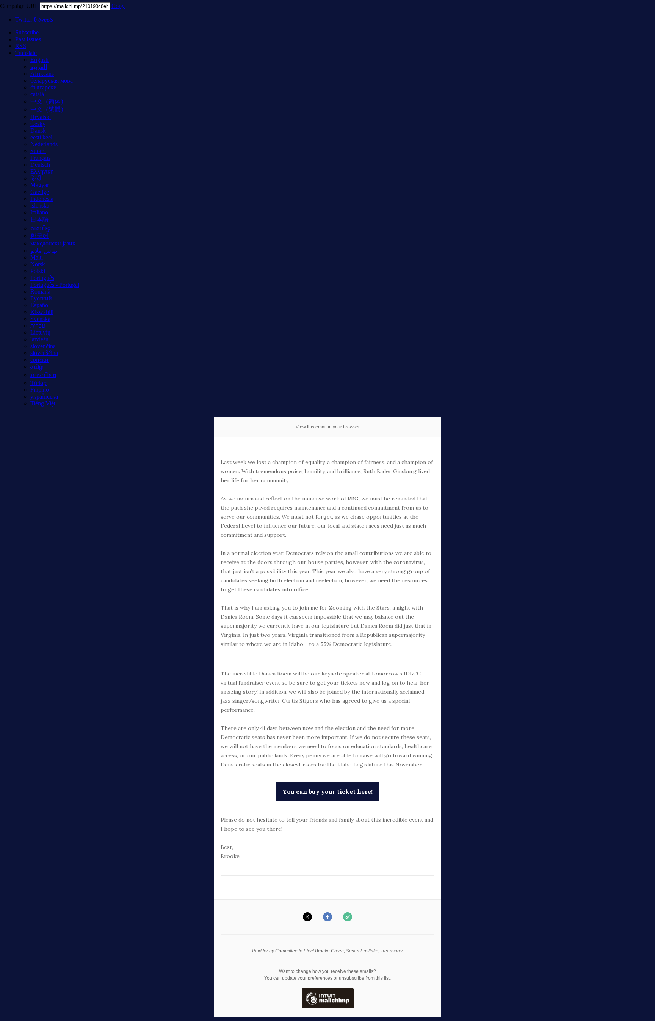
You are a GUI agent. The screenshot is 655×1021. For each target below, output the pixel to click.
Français (40, 158)
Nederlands (44, 144)
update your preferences (307, 978)
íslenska (39, 205)
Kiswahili (41, 312)
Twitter (34, 19)
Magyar (39, 185)
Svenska (40, 319)
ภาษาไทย (43, 375)
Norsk (37, 264)
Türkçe (38, 383)
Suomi (38, 151)
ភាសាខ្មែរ (40, 228)
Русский (41, 298)
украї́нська (44, 396)
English (39, 59)
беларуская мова (51, 80)
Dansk (38, 130)
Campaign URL (19, 6)
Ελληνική (41, 171)
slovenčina (43, 346)
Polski (37, 271)
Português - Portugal (54, 284)
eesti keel (41, 137)
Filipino (39, 389)
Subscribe (27, 32)
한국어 (39, 236)
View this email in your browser (328, 427)
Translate (26, 53)
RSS (20, 46)
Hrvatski (40, 117)
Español (40, 305)
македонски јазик (52, 243)
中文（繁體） (48, 109)
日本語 (39, 219)
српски (39, 359)
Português (42, 278)
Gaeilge (39, 192)
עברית (37, 325)
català (37, 94)
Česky (37, 123)
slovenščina (44, 353)
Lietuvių (40, 332)
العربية (38, 67)
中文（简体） (48, 101)
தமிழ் (36, 366)
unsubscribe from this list (364, 978)
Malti (36, 257)
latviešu (39, 339)
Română (40, 291)
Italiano (39, 212)
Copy (118, 6)
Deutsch (40, 164)
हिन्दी (35, 178)
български (43, 87)
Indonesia (41, 198)
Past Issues (28, 39)
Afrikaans (42, 73)
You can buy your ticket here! (327, 791)
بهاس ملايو (43, 250)
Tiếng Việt (42, 403)
